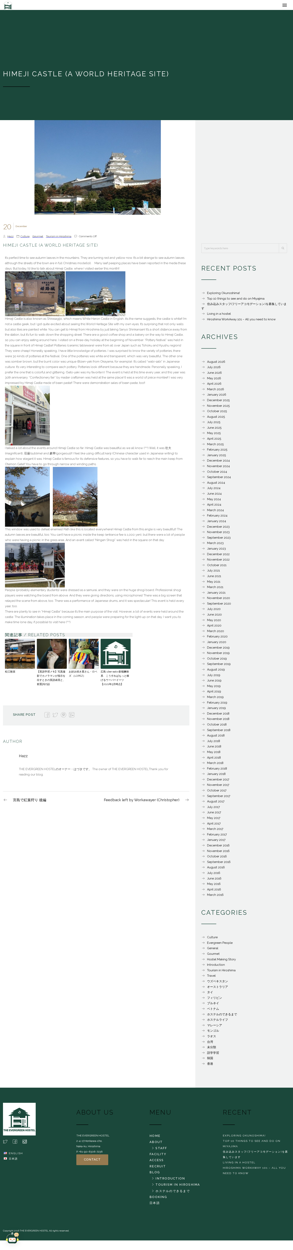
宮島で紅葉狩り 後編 (29, 802)
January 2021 (216, 594)
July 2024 (213, 490)
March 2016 (215, 897)
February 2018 (217, 770)
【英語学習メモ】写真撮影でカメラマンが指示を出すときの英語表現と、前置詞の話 (51, 679)
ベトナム (213, 1011)
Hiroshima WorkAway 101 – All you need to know (241, 321)
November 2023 (218, 534)
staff (161, 1150)
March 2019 (215, 699)
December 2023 (218, 528)
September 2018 (218, 732)
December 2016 (218, 847)
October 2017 (216, 792)
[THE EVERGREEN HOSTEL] (24, 6)
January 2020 (216, 644)
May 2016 (214, 886)
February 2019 (217, 704)
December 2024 (218, 462)
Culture (24, 238)
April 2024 (214, 506)
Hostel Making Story (221, 961)
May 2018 (213, 754)
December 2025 (218, 402)
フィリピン (214, 1000)
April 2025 (214, 440)
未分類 (211, 1049)
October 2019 (217, 660)
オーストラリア (217, 989)
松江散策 (10, 673)
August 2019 (216, 671)
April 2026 (214, 385)
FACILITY (157, 1156)
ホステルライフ (217, 1022)
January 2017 (216, 842)
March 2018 (215, 765)
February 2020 (217, 638)
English (16, 1155)
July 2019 (213, 677)
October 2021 (216, 567)
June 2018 (214, 748)
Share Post (24, 717)
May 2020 (214, 622)
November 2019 (218, 655)
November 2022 (218, 561)
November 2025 (218, 408)
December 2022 (218, 556)
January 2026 (216, 396)
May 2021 (213, 583)
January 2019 (216, 710)
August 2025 (216, 419)
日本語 (13, 1160)
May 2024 (214, 501)
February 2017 (217, 836)
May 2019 (214, 688)
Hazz (10, 238)
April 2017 (214, 825)
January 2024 (216, 523)
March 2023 (215, 545)
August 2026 (216, 364)
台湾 (210, 1044)
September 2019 (219, 666)
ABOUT (156, 1144)
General (212, 950)
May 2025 (214, 435)
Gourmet (37, 238)
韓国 (210, 1060)
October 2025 (217, 413)
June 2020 (214, 616)
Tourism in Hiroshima (58, 238)
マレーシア (214, 1027)
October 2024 (217, 473)
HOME (154, 1138)
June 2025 (214, 429)
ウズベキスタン (217, 983)
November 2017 (218, 787)
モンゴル (213, 1032)
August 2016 (216, 869)
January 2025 (216, 457)
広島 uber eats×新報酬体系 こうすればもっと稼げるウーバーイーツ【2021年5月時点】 (115, 679)
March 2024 (215, 512)
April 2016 (214, 891)
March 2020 (215, 633)
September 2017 (218, 798)
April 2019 (214, 693)
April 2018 (214, 759)
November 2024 (218, 468)
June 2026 (214, 374)
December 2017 (218, 781)
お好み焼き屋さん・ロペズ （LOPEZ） (83, 675)
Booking (158, 1199)
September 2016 (219, 864)
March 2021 (215, 589)
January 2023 (216, 550)
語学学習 (213, 1055)
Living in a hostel (219, 316)
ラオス (211, 1038)
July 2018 (213, 743)
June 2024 (214, 495)
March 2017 (215, 831)
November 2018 (218, 721)
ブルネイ (213, 1005)
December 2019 (218, 649)
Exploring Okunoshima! (223, 295)
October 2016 (217, 858)
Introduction (216, 967)
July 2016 (213, 875)
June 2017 (214, 814)
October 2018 (217, 726)
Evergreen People (220, 945)
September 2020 (219, 605)
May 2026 (214, 380)
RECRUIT (157, 1168)
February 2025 (217, 451)
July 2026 (214, 369)
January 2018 (216, 776)
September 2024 (219, 479)
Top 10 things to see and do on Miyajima (235, 300)
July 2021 (213, 572)
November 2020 (218, 600)
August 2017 (215, 803)
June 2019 (214, 682)
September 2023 (219, 539)
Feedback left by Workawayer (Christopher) (141, 802)
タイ (210, 994)
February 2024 (217, 517)
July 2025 (213, 424)
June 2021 (214, 578)
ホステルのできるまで (222, 1016)
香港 (210, 1066)
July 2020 (214, 611)
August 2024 (216, 484)
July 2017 (213, 809)
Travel (211, 977)
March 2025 (215, 446)
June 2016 (214, 880)
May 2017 (213, 820)
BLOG (154, 1174)
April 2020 (214, 627)
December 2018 (218, 715)
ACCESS (156, 1162)
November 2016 (218, 853)
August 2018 (216, 737)
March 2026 (215, 391)
